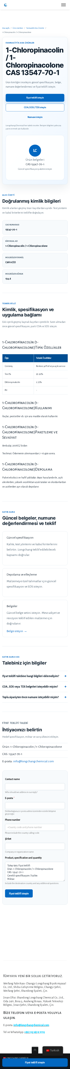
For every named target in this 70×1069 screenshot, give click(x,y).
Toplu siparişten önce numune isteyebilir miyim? (30, 697)
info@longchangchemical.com (33, 761)
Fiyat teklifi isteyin (35, 97)
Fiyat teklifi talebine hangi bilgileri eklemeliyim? (30, 676)
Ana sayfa (5, 28)
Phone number (12, 820)
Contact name (12, 779)
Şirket (8, 838)
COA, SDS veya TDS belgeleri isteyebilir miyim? (30, 686)
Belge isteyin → (17, 631)
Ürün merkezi (18, 28)
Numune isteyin (35, 117)
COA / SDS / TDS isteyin (35, 107)
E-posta (9, 798)
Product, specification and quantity (23, 857)
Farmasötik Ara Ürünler (35, 28)
